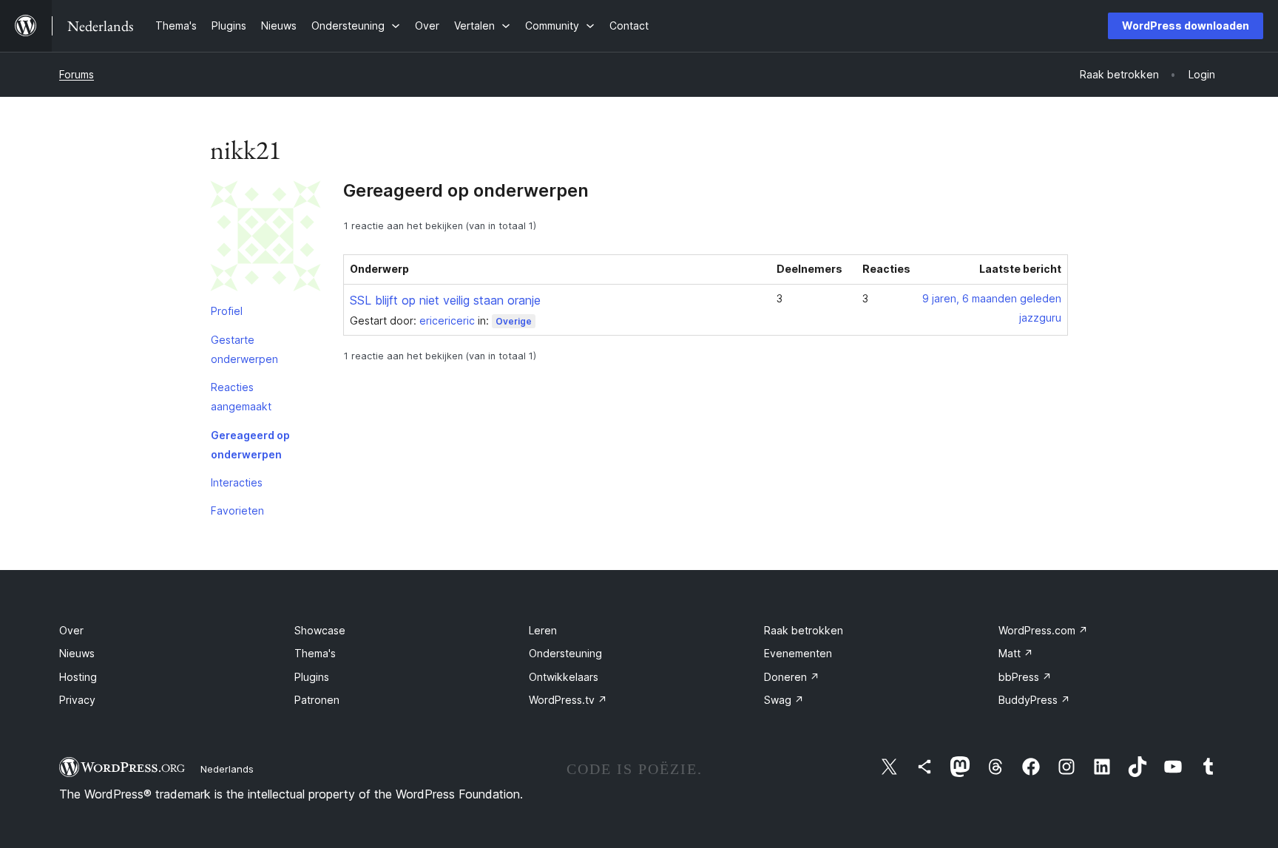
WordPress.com (1043, 630)
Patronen (316, 699)
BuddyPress (1034, 699)
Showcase (319, 630)
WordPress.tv (568, 699)
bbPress (1025, 677)
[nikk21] (265, 238)
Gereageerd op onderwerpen (250, 445)
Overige (514, 321)
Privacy (77, 699)
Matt (1015, 653)
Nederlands (227, 769)
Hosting (78, 677)
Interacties (237, 482)
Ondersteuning (565, 653)
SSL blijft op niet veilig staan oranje (445, 300)
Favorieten (237, 510)
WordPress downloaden (1185, 25)
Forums (76, 74)
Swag (784, 699)
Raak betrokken (803, 630)
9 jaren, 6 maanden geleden (991, 298)
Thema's (315, 653)
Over (71, 630)
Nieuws (77, 653)
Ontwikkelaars (563, 677)
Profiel (227, 311)
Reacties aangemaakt (241, 397)
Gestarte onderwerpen (244, 349)
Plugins (311, 677)
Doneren (791, 677)
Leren (543, 630)
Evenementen (798, 653)
